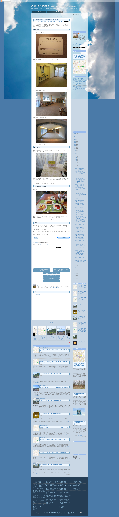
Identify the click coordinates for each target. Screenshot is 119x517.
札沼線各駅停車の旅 (63, 493)
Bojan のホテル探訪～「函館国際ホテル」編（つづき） (80, 263)
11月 (76, 159)
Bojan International (40, 5)
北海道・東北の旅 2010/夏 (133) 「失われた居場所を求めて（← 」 (80, 194)
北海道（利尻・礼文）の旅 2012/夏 (52, 495)
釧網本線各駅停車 (63, 482)
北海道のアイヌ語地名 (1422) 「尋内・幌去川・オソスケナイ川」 (82, 286)
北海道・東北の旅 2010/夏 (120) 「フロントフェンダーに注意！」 (80, 258)
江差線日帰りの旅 (63, 491)
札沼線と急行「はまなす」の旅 (65, 495)
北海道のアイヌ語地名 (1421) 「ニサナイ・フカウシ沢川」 (53, 452)
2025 (75, 135)
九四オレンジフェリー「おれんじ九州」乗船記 (37, 486)
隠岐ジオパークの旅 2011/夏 (51, 496)
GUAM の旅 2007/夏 (76, 484)
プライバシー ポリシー (62, 512)
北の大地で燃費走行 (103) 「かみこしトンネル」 (51, 413)
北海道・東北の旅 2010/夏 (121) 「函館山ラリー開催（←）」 (80, 248)
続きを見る (66, 369)
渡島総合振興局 (46, 21)
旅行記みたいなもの (76, 488)
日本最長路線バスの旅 (64, 496)
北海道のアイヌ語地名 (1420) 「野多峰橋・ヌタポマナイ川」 (82, 323)
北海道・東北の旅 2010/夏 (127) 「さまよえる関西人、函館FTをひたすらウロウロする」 (80, 221)
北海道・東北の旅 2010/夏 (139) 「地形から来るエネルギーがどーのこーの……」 (80, 169)
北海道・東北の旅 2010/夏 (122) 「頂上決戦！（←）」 (80, 245)
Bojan (81, 33)
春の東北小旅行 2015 (50, 489)
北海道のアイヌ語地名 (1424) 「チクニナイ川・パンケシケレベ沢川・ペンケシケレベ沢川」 (79, 81)
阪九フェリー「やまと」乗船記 (38, 490)
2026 (75, 133)
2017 (75, 147)
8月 (75, 163)
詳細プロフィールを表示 (77, 44)
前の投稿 (35, 321)
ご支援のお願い (70, 513)
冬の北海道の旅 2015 (50, 491)
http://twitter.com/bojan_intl (40, 288)
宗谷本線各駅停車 (63, 489)
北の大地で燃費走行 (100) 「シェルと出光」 (81, 305)
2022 (75, 139)
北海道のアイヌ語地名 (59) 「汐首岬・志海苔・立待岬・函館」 (80, 185)
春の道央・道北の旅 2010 (50, 500)
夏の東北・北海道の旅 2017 (51, 484)
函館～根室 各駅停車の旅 (64, 499)
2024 (75, 136)
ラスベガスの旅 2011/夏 (77, 481)
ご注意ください (51, 11)
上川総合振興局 (42, 398)
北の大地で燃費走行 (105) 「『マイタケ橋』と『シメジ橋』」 (54, 387)
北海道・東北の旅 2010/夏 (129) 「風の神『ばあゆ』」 (80, 214)
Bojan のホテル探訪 (39, 21)
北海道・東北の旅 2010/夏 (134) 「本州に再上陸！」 (80, 191)
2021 (75, 141)
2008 (75, 276)
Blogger (59, 513)
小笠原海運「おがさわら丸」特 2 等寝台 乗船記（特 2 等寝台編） (82, 342)
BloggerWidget (68, 474)
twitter (50, 512)
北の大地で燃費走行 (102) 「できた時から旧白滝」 (51, 464)
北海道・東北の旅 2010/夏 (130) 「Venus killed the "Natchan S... (79, 211)
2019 (75, 144)
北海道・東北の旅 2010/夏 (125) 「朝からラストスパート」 (80, 235)
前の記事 (35, 237)
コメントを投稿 (37, 294)
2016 (75, 148)
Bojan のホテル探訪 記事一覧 (51, 273)
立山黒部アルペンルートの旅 (65, 507)
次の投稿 (68, 321)
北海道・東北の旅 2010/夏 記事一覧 (51, 281)
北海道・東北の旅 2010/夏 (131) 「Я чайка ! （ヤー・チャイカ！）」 (80, 201)
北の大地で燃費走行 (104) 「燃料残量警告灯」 (50, 400)
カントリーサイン (42, 372)
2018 (75, 145)
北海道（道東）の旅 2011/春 (51, 498)
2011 (75, 156)
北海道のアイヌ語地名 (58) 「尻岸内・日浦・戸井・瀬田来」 (80, 204)
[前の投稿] (34, 269)
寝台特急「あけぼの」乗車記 (65, 502)
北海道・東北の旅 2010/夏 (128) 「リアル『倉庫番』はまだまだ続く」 (80, 217)
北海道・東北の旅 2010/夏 (57, 21)
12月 (76, 157)
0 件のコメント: (47, 244)
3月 (75, 268)
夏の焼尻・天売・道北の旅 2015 (52, 488)
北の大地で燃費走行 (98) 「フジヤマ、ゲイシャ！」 (82, 336)
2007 (75, 278)
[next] (69, 334)
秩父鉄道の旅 (62, 506)
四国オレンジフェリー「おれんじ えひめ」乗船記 (38, 488)
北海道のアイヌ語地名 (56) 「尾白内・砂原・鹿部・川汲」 (80, 228)
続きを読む (64, 237)
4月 (75, 267)
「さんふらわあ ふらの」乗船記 (38, 500)
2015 (75, 150)
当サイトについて (41, 11)
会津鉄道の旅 (62, 503)
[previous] (34, 334)
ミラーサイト (64, 513)
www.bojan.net (36, 241)
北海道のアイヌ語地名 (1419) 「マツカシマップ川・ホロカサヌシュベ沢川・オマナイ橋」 (82, 330)
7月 (75, 165)
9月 (75, 162)
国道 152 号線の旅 (49, 502)
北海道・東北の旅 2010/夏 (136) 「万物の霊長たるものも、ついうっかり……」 (80, 179)
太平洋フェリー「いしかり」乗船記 (39, 497)
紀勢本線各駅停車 (63, 488)
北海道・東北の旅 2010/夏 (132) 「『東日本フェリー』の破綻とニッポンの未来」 (80, 198)
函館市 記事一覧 (51, 278)
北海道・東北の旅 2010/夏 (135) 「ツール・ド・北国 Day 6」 (80, 188)
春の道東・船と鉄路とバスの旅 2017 (52, 485)
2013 (75, 153)
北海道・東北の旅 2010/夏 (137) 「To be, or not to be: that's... (80, 176)
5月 (75, 265)
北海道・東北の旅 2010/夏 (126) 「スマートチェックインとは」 (80, 225)
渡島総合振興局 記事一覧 (51, 275)
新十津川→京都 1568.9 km (64, 492)
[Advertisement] (51, 258)
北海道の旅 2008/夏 (49, 503)
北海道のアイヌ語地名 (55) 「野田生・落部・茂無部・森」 (80, 232)
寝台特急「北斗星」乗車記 (64, 498)
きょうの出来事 (75, 489)
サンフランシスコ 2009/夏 (77, 482)
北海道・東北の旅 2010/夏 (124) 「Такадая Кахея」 (80, 238)
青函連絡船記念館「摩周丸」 (65, 500)
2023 (75, 138)
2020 (75, 142)
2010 (75, 273)
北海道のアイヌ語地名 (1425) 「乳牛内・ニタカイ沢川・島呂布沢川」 (79, 56)
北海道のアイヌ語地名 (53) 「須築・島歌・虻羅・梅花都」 (80, 254)
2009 (75, 275)
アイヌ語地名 (59, 11)
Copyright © (35, 242)
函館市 (51, 21)
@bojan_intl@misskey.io (54, 287)
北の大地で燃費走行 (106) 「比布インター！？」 (51, 373)
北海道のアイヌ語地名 (37, 481)
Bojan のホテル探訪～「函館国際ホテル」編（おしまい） (80, 261)
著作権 (56, 512)
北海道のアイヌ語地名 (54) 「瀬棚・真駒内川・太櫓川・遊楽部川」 (80, 251)
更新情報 (53, 512)
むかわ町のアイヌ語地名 (43, 347)
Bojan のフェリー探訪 (37, 482)
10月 (76, 160)
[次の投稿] (64, 270)
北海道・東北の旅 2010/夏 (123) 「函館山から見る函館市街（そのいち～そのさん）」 (80, 241)
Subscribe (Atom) (70, 512)
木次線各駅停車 (62, 484)
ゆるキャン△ (76, 512)
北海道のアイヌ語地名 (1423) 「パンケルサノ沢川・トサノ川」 (54, 427)
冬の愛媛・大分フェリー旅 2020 (52, 481)
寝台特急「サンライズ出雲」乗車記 (66, 485)
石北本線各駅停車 (63, 481)
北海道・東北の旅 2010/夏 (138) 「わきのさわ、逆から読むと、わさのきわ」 (80, 172)
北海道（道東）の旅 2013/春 (51, 493)
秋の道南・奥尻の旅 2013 (50, 492)
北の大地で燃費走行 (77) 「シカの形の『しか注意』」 (79, 422)
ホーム (34, 11)
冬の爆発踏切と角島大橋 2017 (51, 482)
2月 (75, 270)
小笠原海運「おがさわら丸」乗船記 (39, 484)
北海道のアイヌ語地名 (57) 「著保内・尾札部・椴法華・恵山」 (80, 208)
